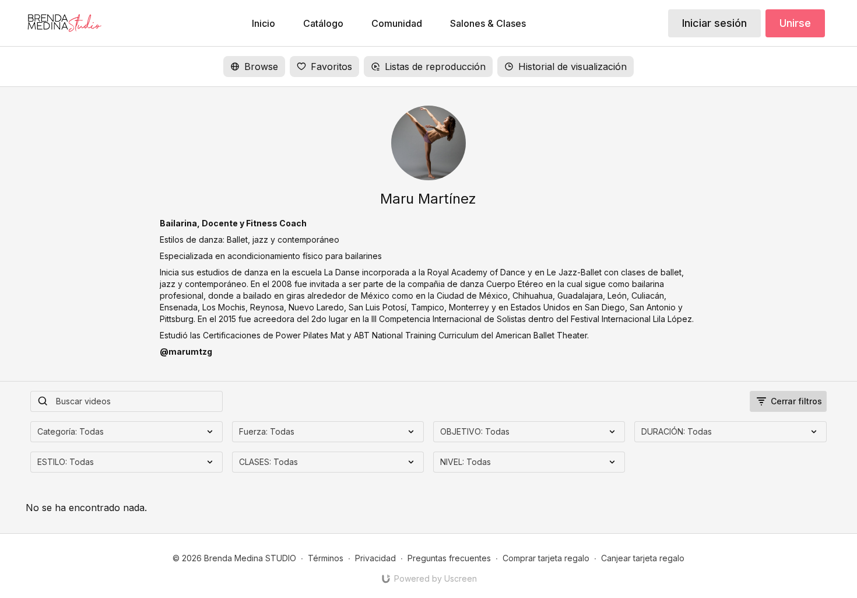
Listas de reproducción (435, 66)
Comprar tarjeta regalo (546, 558)
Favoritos (331, 66)
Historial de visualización (572, 66)
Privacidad (375, 558)
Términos (325, 558)
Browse (261, 66)
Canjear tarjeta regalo (642, 558)
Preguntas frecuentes (449, 558)
